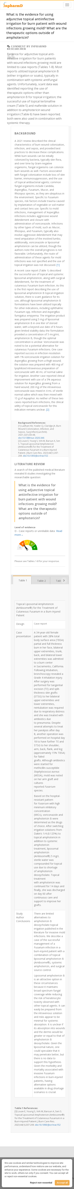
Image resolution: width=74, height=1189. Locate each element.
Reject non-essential (41, 1182)
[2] (47, 409)
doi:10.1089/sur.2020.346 (31, 437)
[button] (64, 580)
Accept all (62, 1182)
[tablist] (40, 580)
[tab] (22, 580)
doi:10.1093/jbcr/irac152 (35, 455)
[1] (58, 265)
